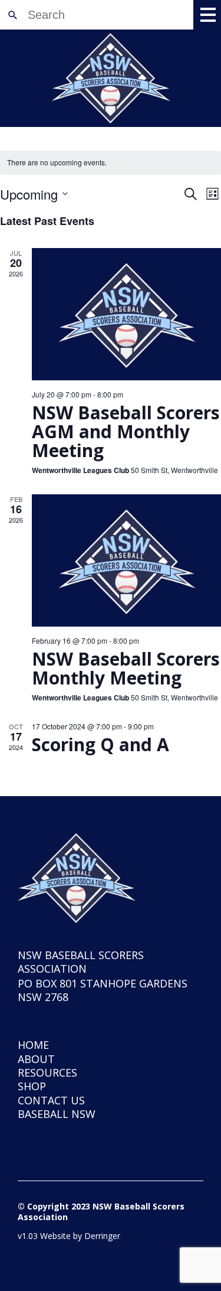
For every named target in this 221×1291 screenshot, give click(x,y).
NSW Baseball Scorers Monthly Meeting (126, 668)
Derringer (102, 1235)
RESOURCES (47, 1072)
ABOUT (36, 1059)
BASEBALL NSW (56, 1114)
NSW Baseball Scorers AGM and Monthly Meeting (126, 431)
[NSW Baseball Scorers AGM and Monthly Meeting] (126, 314)
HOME (33, 1045)
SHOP (32, 1086)
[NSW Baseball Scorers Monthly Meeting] (126, 560)
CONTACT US (51, 1100)
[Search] (12, 15)
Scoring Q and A (100, 744)
